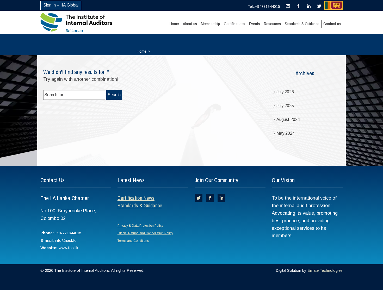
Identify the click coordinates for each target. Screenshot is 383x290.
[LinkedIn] (309, 5)
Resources (272, 24)
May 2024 (285, 133)
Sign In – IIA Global (60, 5)
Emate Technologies (325, 270)
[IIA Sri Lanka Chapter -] (85, 22)
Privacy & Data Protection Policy (140, 225)
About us (190, 24)
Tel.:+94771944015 (264, 6)
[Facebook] (298, 5)
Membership (210, 24)
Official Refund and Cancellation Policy (145, 233)
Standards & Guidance (302, 24)
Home (174, 24)
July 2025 (285, 105)
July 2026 (285, 92)
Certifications (234, 24)
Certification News (136, 197)
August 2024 (288, 119)
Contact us (332, 24)
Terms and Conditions (133, 241)
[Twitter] (319, 5)
